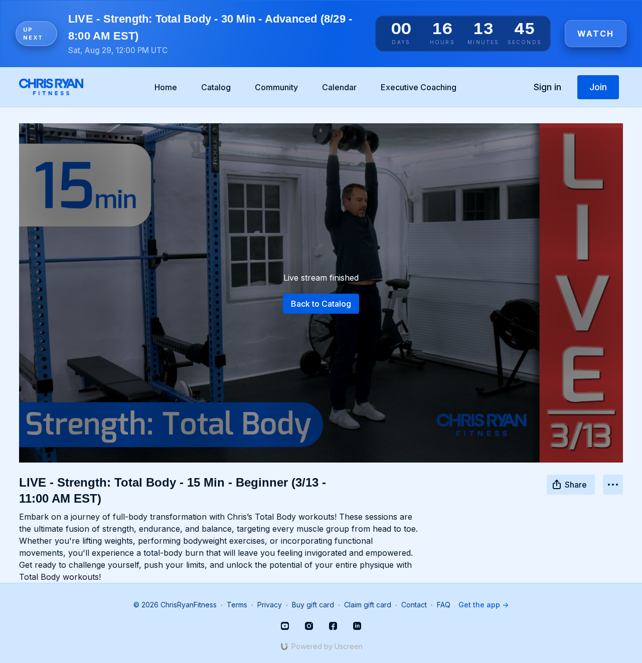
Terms (237, 604)
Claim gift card (367, 604)
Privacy (269, 604)
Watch (595, 34)
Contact (414, 604)
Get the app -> (483, 604)
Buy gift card (313, 604)
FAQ (443, 604)
